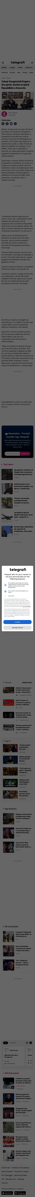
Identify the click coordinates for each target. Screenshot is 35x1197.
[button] (17, 596)
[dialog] (17, 598)
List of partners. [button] (27, 606)
